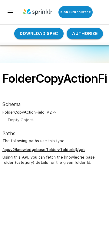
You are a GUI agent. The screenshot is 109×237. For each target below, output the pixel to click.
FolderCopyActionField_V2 (27, 112)
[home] (32, 12)
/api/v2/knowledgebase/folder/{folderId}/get (43, 149)
